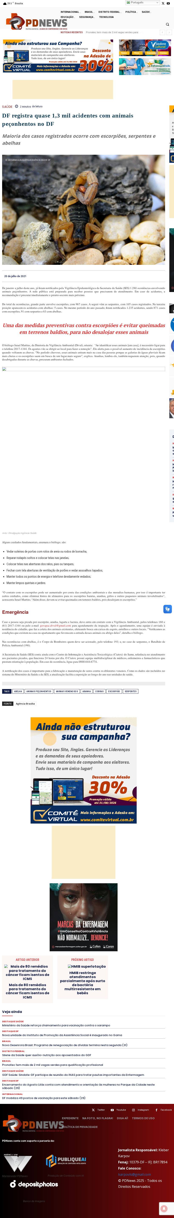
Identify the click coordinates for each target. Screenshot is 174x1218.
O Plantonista (36, 1014)
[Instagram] (133, 1110)
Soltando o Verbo (43, 1026)
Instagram (143, 1110)
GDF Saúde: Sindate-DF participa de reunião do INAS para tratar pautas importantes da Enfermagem (73, 1075)
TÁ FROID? (65, 1026)
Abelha (18, 691)
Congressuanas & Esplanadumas (92, 988)
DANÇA (102, 991)
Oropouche (71, 1014)
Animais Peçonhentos (39, 691)
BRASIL (98, 984)
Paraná (112, 1014)
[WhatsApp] (161, 276)
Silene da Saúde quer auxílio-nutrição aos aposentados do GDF (46, 1055)
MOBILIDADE (129, 1010)
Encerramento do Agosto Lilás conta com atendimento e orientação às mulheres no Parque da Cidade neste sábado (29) (78, 1086)
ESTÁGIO (31, 1003)
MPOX (146, 1010)
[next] (169, 32)
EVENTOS (48, 1003)
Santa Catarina (64, 1022)
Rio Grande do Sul (24, 1022)
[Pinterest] (151, 276)
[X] (163, 3)
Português (136, 2)
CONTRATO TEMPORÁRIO (133, 988)
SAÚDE (7, 106)
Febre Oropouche (128, 1003)
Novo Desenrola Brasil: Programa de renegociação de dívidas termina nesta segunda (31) (65, 1045)
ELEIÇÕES (62, 999)
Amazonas (70, 984)
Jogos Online (85, 1007)
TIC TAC (118, 1026)
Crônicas (49, 991)
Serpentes (131, 691)
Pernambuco (129, 1014)
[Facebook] (131, 276)
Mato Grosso (32, 1010)
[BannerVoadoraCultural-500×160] (145, 48)
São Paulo (84, 1022)
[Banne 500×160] (145, 66)
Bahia (85, 984)
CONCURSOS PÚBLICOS (52, 988)
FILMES (148, 1003)
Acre (40, 984)
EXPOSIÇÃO (66, 1003)
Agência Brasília (25, 703)
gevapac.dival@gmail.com (55, 625)
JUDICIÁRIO (105, 1007)
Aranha (87, 691)
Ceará (111, 984)
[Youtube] (168, 3)
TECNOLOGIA (99, 1026)
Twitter (101, 1110)
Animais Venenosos (67, 691)
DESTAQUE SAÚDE (61, 995)
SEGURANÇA (19, 1026)
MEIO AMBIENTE (85, 1010)
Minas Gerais (108, 1010)
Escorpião (114, 691)
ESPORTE (15, 1003)
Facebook (166, 1110)
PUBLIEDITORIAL (69, 1018)
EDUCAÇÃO (44, 999)
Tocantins (134, 1026)
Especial (137, 999)
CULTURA (66, 991)
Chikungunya (128, 984)
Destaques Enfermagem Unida (115, 995)
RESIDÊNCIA (135, 1018)
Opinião (55, 1014)
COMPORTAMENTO (20, 988)
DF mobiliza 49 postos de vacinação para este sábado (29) (44, 1098)
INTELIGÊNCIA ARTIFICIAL (30, 1007)
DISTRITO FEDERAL (20, 999)
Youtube (121, 1110)
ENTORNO (121, 999)
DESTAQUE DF (36, 995)
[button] (167, 24)
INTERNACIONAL (61, 1007)
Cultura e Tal (84, 991)
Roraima (45, 1022)
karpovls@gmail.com (134, 1174)
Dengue (116, 991)
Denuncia (131, 991)
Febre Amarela (103, 1003)
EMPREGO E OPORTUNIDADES (91, 999)
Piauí (145, 1014)
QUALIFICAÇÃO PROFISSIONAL (103, 1018)
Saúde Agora (135, 1022)
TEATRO (81, 1026)
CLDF (144, 984)
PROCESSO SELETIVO (40, 1018)
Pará (86, 1014)
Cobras (99, 691)
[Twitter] (93, 1110)
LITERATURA (125, 1007)
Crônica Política (29, 991)
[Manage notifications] (164, 1208)
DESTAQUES (84, 995)
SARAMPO (102, 1022)
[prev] (162, 32)
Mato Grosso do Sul (58, 1010)
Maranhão (144, 1007)
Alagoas (53, 984)
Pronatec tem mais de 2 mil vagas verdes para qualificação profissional (52, 1065)
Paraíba (98, 1014)
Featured (84, 1003)
